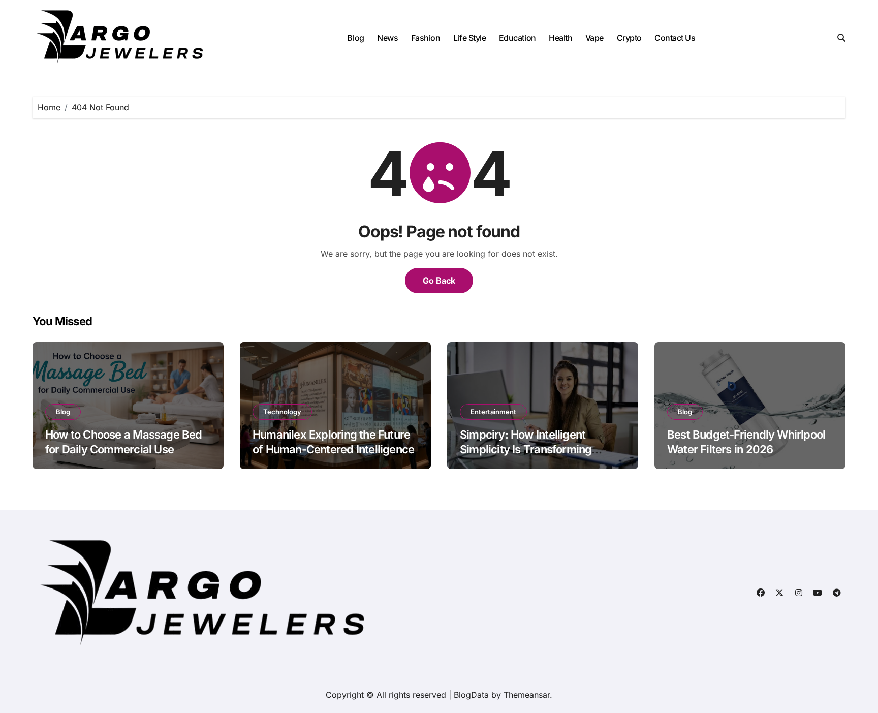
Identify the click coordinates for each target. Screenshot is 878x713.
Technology (282, 412)
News (387, 38)
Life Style (469, 38)
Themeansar (527, 695)
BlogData (471, 695)
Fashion (426, 38)
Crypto (629, 38)
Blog (355, 38)
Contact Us (674, 38)
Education (517, 38)
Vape (594, 38)
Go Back (439, 280)
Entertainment (493, 412)
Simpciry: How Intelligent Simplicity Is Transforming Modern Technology (525, 449)
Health (560, 38)
